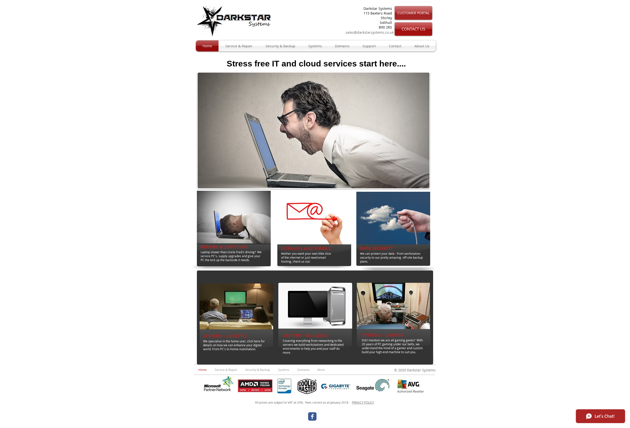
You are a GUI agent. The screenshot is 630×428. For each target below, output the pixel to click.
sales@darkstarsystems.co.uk (370, 32)
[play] (419, 184)
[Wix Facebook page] (312, 416)
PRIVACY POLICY (363, 402)
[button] (313, 130)
